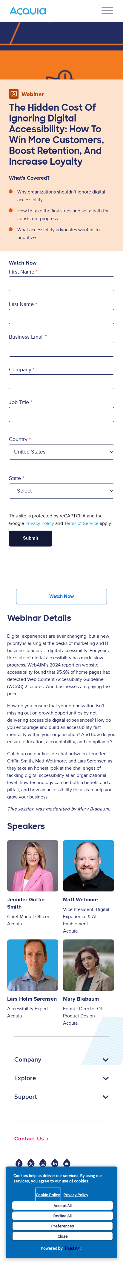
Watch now (61, 596)
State (15, 478)
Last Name (21, 304)
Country (18, 439)
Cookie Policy (48, 1194)
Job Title (19, 402)
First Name (21, 272)
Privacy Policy (76, 1194)
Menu (107, 11)
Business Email (26, 337)
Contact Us (29, 1139)
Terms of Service (81, 523)
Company (20, 370)
